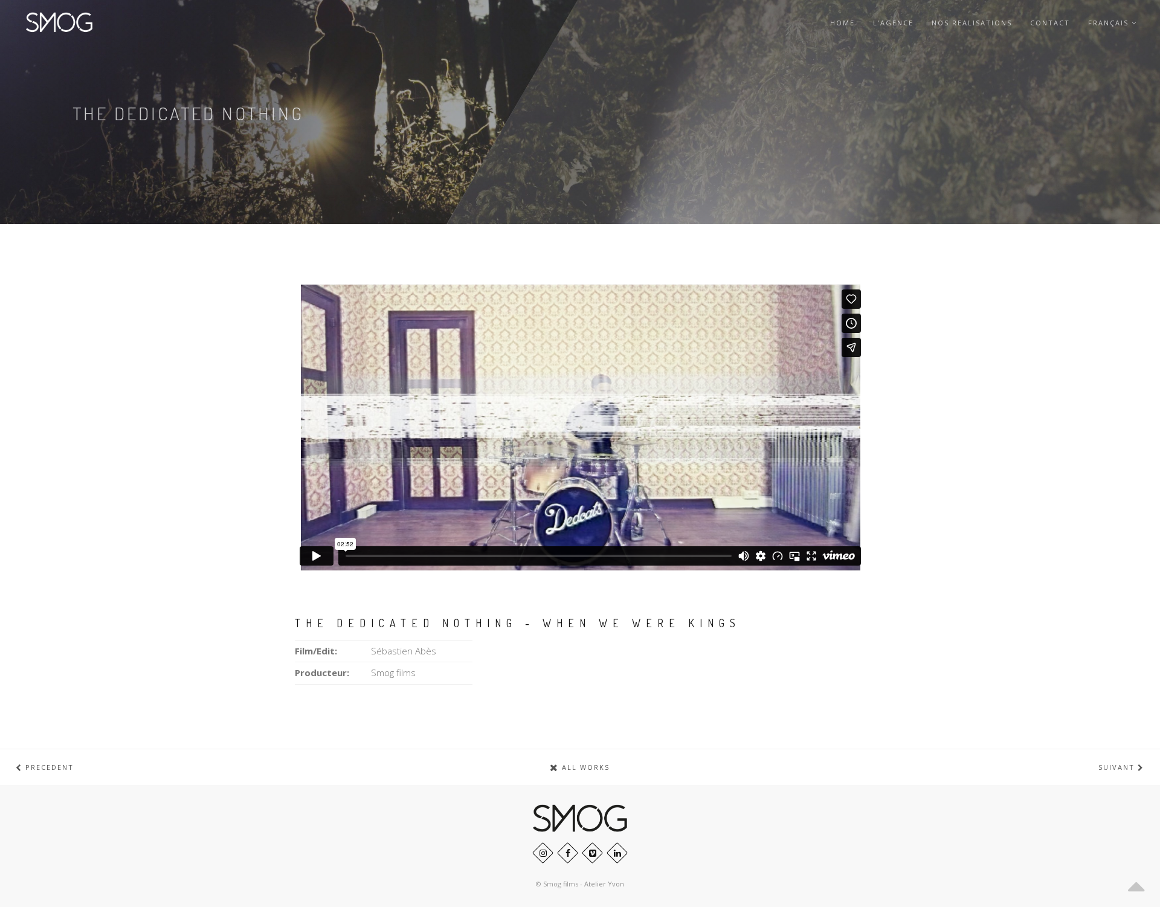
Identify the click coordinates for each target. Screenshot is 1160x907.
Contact (1050, 22)
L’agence (893, 22)
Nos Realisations (972, 22)
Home (842, 22)
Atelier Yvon (604, 883)
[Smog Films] (59, 22)
